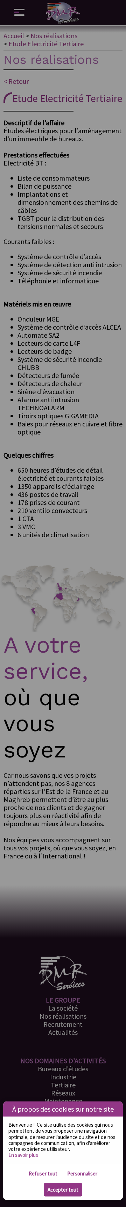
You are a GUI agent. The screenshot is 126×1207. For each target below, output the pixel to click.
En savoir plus (23, 1155)
